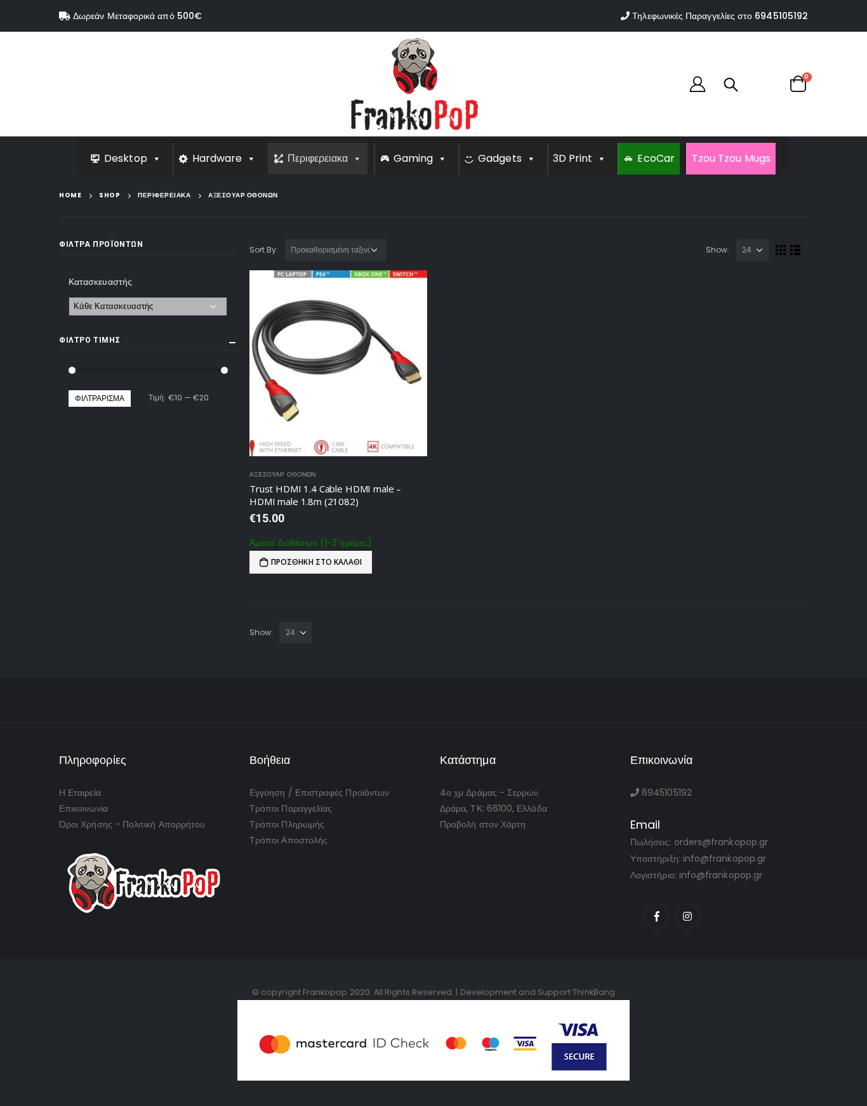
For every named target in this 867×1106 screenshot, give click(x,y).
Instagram (687, 916)
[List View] (796, 250)
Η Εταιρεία (80, 792)
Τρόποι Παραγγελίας (290, 808)
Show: (717, 249)
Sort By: (264, 249)
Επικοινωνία (83, 808)
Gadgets (500, 158)
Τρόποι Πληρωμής (286, 824)
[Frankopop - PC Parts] (414, 84)
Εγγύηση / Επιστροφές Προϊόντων (319, 792)
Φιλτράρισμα (99, 398)
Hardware (217, 158)
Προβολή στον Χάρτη (483, 824)
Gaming (413, 158)
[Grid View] (781, 250)
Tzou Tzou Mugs (731, 158)
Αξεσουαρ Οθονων (282, 474)
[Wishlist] (763, 84)
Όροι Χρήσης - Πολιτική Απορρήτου (132, 824)
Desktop (125, 158)
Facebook (657, 916)
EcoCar (655, 158)
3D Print (573, 158)
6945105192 (781, 16)
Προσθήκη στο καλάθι (316, 561)
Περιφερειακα (318, 158)
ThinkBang (593, 992)
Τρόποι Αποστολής (288, 840)
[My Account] (697, 84)
